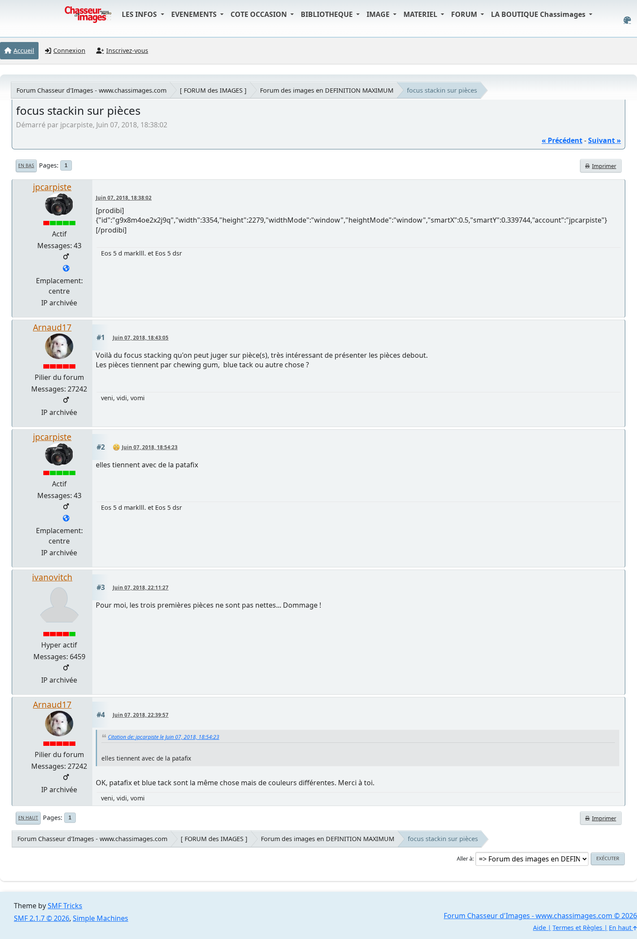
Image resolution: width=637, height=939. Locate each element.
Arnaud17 (52, 327)
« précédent (562, 140)
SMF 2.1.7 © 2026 (41, 918)
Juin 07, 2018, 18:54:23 (150, 447)
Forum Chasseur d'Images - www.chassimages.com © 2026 (540, 915)
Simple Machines (100, 918)
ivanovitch (52, 577)
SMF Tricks (65, 905)
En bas (26, 165)
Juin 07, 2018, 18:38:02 (124, 197)
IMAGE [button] (379, 14)
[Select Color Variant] (627, 20)
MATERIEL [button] (421, 14)
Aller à (464, 858)
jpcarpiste (52, 187)
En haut (28, 818)
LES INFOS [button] (140, 14)
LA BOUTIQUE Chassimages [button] (539, 14)
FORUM (465, 14)
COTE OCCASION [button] (260, 14)
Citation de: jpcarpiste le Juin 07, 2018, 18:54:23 (163, 737)
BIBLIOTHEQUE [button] (327, 14)
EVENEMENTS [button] (194, 14)
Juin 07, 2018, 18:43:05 (141, 337)
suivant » (604, 140)
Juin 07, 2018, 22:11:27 (141, 587)
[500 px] (66, 269)
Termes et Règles (577, 927)
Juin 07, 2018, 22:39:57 (141, 715)
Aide (539, 927)
